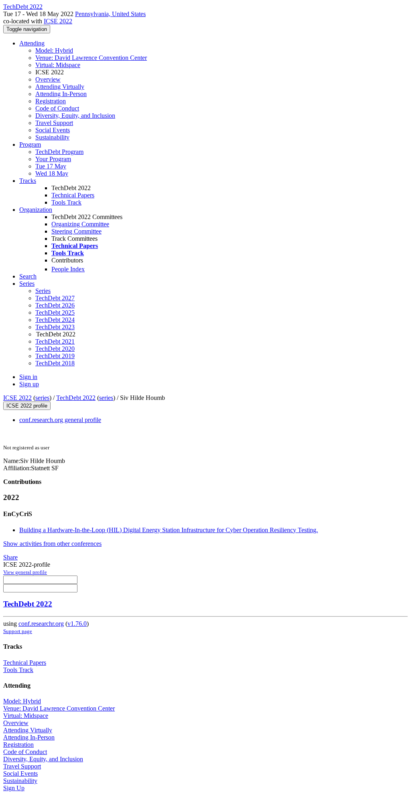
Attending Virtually (59, 86)
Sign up (29, 384)
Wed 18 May (51, 173)
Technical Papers (72, 195)
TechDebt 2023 (55, 327)
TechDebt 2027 (55, 298)
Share (10, 557)
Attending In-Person (61, 93)
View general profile (25, 572)
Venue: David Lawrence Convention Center (91, 57)
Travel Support (54, 122)
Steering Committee (76, 231)
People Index (68, 269)
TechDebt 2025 (55, 312)
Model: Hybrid (54, 50)
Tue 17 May (50, 166)
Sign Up (13, 788)
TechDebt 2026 (55, 305)
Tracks (27, 180)
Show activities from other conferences (52, 543)
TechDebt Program (59, 151)
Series (43, 290)
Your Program (53, 159)
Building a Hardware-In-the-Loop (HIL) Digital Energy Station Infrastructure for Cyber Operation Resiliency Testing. (168, 530)
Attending (32, 43)
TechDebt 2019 (55, 355)
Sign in (28, 376)
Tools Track (66, 202)
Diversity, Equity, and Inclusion (75, 115)
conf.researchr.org (41, 623)
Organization (35, 209)
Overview (48, 79)
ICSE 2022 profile (26, 406)
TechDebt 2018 (55, 363)
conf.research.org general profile (60, 419)
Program (30, 144)
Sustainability (52, 137)
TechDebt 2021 (55, 341)
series (42, 397)
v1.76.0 (77, 623)
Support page (17, 631)
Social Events (52, 130)
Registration (50, 101)
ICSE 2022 (58, 21)
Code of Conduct (57, 108)
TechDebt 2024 (55, 319)
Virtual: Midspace (57, 64)
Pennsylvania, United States (110, 13)
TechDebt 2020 (55, 348)
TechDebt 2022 (76, 397)
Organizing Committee (80, 224)
